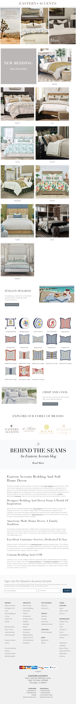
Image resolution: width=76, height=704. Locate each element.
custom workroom (35, 561)
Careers (61, 637)
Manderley (17, 201)
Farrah (17, 162)
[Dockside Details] (56, 302)
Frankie (17, 240)
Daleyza (54, 84)
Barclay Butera (9, 627)
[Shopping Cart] (73, 3)
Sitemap (62, 656)
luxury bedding (49, 486)
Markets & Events (46, 624)
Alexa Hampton (10, 635)
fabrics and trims (37, 514)
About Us (44, 605)
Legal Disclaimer (64, 651)
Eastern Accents (10, 605)
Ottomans (26, 632)
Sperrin (17, 123)
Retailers (44, 616)
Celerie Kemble (10, 632)
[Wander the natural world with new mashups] (38, 44)
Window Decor (28, 619)
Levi (52, 123)
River (52, 240)
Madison (17, 278)
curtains (60, 494)
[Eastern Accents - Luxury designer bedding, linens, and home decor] (38, 3)
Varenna (52, 201)
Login (61, 608)
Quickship (26, 643)
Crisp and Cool (55, 392)
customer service (36, 544)
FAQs (61, 627)
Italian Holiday (18, 291)
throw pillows (37, 508)
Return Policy (63, 648)
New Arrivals (27, 605)
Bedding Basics (28, 635)
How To (61, 624)
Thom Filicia (9, 629)
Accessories (27, 616)
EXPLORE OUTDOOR (12, 304)
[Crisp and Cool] (19, 403)
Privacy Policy (25, 586)
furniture (18, 496)
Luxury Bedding (28, 608)
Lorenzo (52, 162)
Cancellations (63, 635)
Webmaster (63, 653)
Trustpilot (38, 671)
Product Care (63, 621)
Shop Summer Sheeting (50, 404)
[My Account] (71, 3)
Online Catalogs (46, 632)
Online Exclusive (28, 640)
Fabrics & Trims (28, 637)
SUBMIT (67, 590)
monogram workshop (51, 561)
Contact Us (44, 608)
